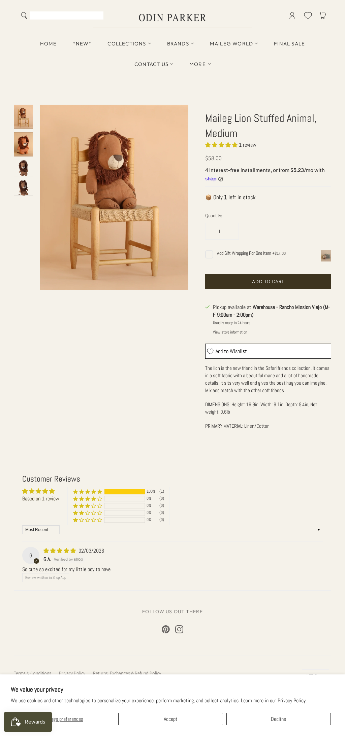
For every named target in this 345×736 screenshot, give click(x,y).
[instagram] (179, 629)
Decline (278, 719)
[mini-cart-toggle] (324, 15)
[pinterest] (166, 629)
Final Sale (289, 43)
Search (96, 16)
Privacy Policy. (292, 700)
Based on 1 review (40, 498)
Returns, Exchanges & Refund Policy (127, 673)
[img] (60, 550)
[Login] (292, 15)
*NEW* (82, 43)
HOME (48, 43)
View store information (230, 332)
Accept (171, 719)
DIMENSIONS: (218, 404)
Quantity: (213, 215)
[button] (222, 144)
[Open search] (24, 15)
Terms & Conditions (32, 673)
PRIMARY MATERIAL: (224, 426)
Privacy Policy (72, 673)
